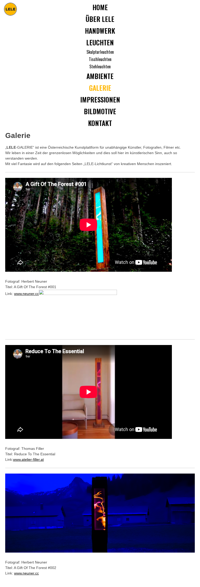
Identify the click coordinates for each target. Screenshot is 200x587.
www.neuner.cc (26, 294)
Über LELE (100, 19)
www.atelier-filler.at (28, 459)
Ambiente (100, 76)
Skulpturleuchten (100, 52)
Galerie (100, 88)
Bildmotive (100, 111)
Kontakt (100, 123)
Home (100, 7)
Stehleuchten (100, 66)
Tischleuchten (100, 59)
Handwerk (100, 30)
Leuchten (100, 42)
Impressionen (100, 99)
